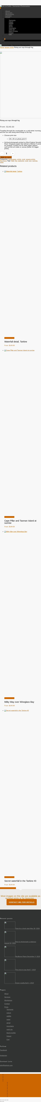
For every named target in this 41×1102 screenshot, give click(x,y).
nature (9, 1013)
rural (23, 159)
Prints (6, 1007)
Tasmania (3, 161)
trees (1, 162)
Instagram (3, 1055)
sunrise (34, 161)
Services (7, 997)
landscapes (12, 159)
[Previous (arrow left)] (1, 1101)
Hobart (9, 1036)
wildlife (9, 1016)
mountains (10, 1026)
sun (30, 161)
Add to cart (6, 157)
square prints (9, 47)
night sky (10, 1029)
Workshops (8, 1000)
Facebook (3, 1050)
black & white (11, 1033)
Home (2, 47)
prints (19, 159)
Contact (7, 1004)
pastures (21, 161)
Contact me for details (21, 902)
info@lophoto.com (6, 1065)
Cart (8, 1039)
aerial (8, 1023)
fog (16, 161)
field (12, 161)
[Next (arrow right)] (3, 1101)
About (6, 994)
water (8, 1019)
